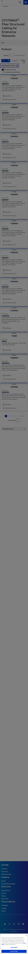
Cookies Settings (14, 947)
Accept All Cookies (14, 951)
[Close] (26, 935)
